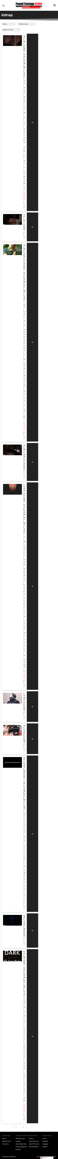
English (45, 1157)
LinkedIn (44, 1146)
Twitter (44, 1138)
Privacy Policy (40, 1156)
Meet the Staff (6, 1141)
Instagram (45, 1144)
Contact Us (5, 1144)
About (4, 1138)
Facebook (45, 1141)
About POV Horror (34, 1141)
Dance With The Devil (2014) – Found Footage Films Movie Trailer (24, 783)
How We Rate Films (21, 1144)
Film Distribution (33, 1146)
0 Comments (24, 206)
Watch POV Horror (34, 1144)
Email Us (31, 1138)
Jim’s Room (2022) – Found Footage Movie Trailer (24, 56)
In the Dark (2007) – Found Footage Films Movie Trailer (24, 973)
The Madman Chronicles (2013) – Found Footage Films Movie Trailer (24, 272)
